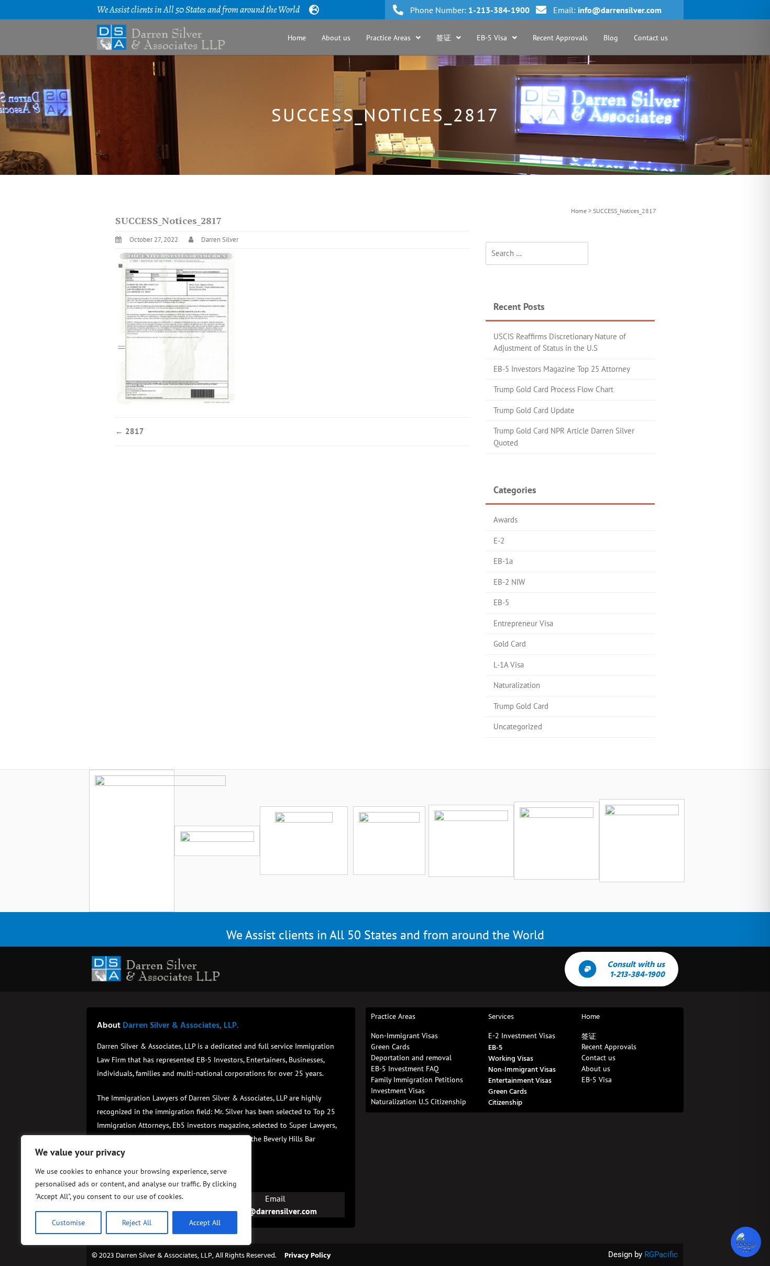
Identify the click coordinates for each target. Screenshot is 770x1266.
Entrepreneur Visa (523, 623)
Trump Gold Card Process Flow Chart (553, 389)
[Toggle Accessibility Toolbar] (746, 1242)
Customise (68, 1222)
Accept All (205, 1222)
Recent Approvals (560, 37)
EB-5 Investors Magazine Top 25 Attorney (561, 369)
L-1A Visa (508, 665)
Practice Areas (388, 37)
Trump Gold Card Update (534, 410)
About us (336, 37)
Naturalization (516, 685)
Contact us (651, 37)
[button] (393, 37)
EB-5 (501, 602)
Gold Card (509, 644)
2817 (129, 431)
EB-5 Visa (492, 37)
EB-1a (503, 561)
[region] (136, 1190)
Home (297, 37)
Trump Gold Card (520, 706)
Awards (505, 520)
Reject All (136, 1222)
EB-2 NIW (509, 582)
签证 (443, 37)
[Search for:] (537, 254)
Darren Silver (219, 239)
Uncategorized (517, 726)
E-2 (498, 541)
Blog (610, 37)
